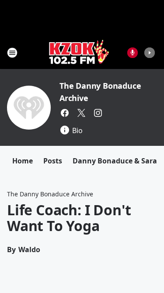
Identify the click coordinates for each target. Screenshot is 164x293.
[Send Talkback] (132, 52)
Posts (52, 161)
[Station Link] (79, 52)
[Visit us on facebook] (64, 113)
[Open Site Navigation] (12, 52)
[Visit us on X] (81, 113)
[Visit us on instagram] (98, 113)
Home (22, 161)
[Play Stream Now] (149, 52)
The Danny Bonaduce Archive (50, 194)
